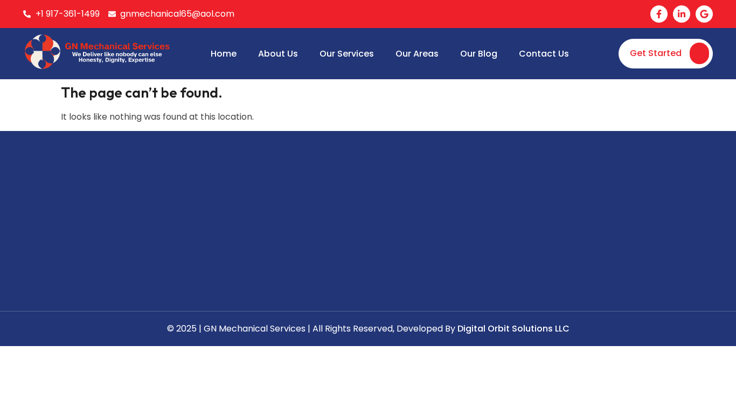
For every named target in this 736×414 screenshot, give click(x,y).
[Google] (704, 14)
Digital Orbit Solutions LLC (513, 328)
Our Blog (478, 53)
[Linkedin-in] (681, 14)
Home (224, 53)
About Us (278, 53)
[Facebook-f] (659, 14)
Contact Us (544, 53)
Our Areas (417, 53)
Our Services (347, 53)
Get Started (656, 53)
